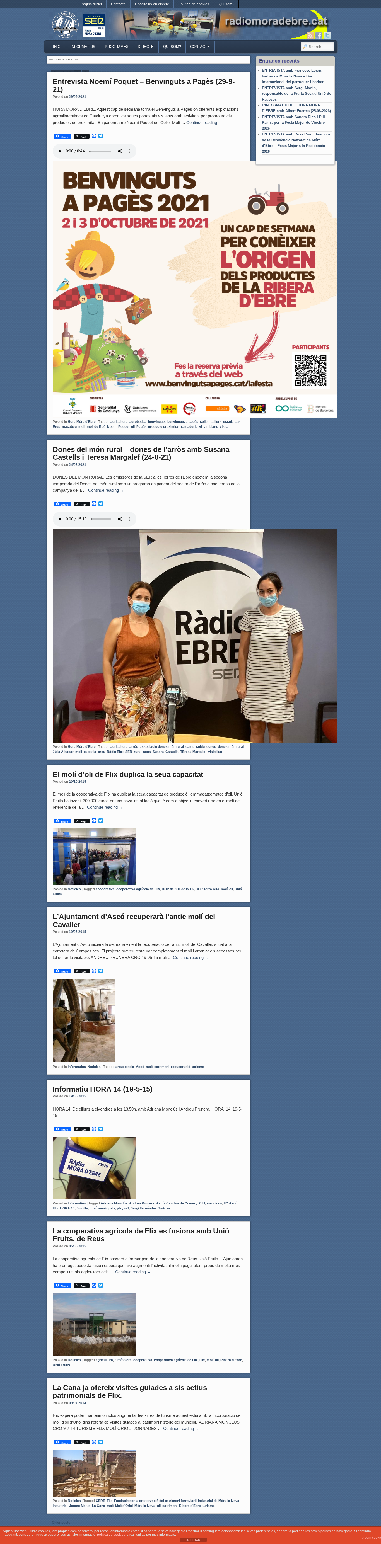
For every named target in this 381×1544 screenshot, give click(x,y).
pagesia (90, 752)
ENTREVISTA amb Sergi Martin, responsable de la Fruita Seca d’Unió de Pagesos (296, 93)
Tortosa (164, 1208)
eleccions (214, 1203)
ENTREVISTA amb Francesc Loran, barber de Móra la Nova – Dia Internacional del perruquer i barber (293, 76)
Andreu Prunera (142, 1203)
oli (133, 427)
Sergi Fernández (143, 1208)
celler (204, 422)
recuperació (180, 1067)
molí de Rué (96, 427)
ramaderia (189, 427)
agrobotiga (137, 422)
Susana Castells (166, 752)
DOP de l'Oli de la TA (178, 889)
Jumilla (82, 1208)
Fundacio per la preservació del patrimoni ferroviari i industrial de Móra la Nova (176, 1501)
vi (200, 427)
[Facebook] (318, 35)
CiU (202, 1203)
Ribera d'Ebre (231, 1360)
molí (81, 427)
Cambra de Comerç (181, 1203)
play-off (123, 1208)
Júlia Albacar (63, 752)
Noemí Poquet (118, 427)
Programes (117, 47)
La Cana (98, 1506)
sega (147, 752)
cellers (216, 422)
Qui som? (226, 4)
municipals (106, 1208)
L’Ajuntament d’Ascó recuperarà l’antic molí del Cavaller (134, 920)
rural (137, 752)
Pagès (141, 427)
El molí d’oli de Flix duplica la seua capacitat (128, 774)
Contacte (118, 4)
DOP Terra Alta (207, 889)
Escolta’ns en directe (152, 4)
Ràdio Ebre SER (119, 752)
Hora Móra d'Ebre (82, 422)
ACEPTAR (193, 1540)
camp (189, 747)
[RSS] (310, 35)
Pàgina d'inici (91, 4)
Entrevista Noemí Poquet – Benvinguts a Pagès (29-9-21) (144, 85)
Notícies (74, 889)
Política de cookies (193, 4)
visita (224, 427)
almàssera (123, 1360)
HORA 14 (67, 1208)
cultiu (200, 747)
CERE (100, 1501)
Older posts (59, 1522)
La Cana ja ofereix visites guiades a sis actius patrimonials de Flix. (130, 1391)
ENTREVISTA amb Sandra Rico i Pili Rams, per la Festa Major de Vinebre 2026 (293, 122)
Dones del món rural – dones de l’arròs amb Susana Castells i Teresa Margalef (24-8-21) (141, 453)
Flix (55, 1208)
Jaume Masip (79, 1506)
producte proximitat (163, 427)
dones (211, 747)
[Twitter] (327, 35)
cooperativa (105, 889)
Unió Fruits (61, 1365)
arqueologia (124, 1067)
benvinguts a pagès (182, 422)
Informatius (83, 47)
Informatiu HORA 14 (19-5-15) (103, 1089)
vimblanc (211, 427)
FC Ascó (230, 1203)
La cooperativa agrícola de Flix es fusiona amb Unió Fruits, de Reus (141, 1235)
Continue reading (204, 122)
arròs (133, 747)
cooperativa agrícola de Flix (138, 889)
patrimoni (161, 1067)
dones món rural (231, 747)
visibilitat (215, 752)
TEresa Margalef (193, 752)
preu (101, 752)
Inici (57, 47)
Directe (146, 47)
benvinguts (157, 422)
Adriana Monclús (114, 1203)
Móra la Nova (144, 1506)
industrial (60, 1506)
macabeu (69, 427)
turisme (198, 1067)
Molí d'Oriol (124, 1506)
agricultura (119, 422)
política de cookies (111, 1534)
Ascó (140, 1067)
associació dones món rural (162, 747)
